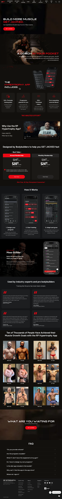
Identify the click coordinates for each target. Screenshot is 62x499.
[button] (56, 1)
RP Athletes (40, 2)
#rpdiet (51, 484)
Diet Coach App (20, 484)
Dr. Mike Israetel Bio (21, 489)
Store (28, 1)
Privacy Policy (30, 484)
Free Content (34, 2)
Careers (29, 491)
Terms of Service (30, 489)
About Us (46, 2)
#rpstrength (46, 484)
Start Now (16, 176)
